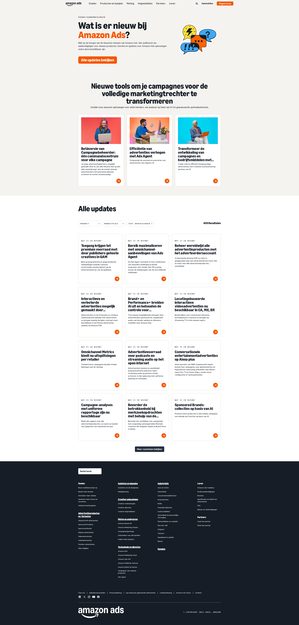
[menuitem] (90, 530)
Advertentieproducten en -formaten (89, 515)
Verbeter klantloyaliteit (87, 505)
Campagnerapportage (126, 531)
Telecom (161, 533)
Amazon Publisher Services (128, 563)
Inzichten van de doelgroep (128, 488)
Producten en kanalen (111, 3)
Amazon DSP (123, 551)
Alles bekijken (83, 548)
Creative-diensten (124, 507)
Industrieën (163, 483)
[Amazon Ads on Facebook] (98, 597)
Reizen (160, 541)
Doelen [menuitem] (81, 483)
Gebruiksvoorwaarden (97, 593)
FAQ (198, 505)
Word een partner (204, 525)
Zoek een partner (203, 521)
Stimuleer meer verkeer (87, 496)
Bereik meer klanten (85, 492)
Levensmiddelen (164, 511)
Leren (172, 3)
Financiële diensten (165, 507)
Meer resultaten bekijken (149, 449)
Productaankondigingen (206, 492)
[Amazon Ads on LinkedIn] (79, 597)
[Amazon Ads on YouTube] (93, 597)
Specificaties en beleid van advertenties (207, 500)
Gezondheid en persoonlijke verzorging (168, 516)
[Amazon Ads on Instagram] (89, 597)
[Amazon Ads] (71, 3)
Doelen (92, 3)
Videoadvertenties (85, 536)
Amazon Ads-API (124, 559)
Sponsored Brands (85, 528)
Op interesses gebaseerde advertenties (141, 593)
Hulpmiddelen (145, 3)
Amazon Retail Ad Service (127, 567)
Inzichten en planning (128, 483)
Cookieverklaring (166, 593)
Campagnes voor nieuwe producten (127, 572)
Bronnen (200, 496)
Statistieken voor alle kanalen (129, 535)
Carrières (198, 593)
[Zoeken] (197, 4)
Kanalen (161, 549)
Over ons (81, 593)
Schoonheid (162, 492)
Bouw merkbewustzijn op (87, 488)
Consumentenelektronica (167, 496)
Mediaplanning (123, 492)
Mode (160, 503)
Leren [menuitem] (200, 483)
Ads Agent (122, 577)
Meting (130, 3)
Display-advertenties (86, 532)
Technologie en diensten (129, 547)
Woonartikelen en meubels (168, 521)
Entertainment (163, 500)
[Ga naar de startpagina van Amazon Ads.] (101, 612)
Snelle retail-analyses (126, 539)
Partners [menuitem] (201, 517)
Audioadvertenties (85, 540)
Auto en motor (163, 488)
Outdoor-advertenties (86, 544)
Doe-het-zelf (163, 525)
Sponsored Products (85, 524)
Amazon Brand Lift (125, 523)
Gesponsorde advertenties (88, 520)
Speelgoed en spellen (166, 537)
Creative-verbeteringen (126, 503)
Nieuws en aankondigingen (207, 509)
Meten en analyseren (128, 519)
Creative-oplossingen (128, 499)
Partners (160, 3)
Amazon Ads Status (183, 593)
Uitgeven (161, 529)
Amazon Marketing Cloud (127, 555)
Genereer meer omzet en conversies (87, 500)
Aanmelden (207, 3)
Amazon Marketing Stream (128, 527)
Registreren (225, 3)
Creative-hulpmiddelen (126, 511)
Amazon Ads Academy (205, 488)
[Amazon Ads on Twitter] (84, 597)
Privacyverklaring (115, 593)
